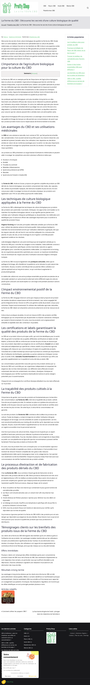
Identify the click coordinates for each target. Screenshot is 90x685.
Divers (26, 636)
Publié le (15, 37)
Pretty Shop (9, 682)
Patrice (6, 37)
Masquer (34, 73)
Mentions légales (81, 633)
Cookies (71, 635)
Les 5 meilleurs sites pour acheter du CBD (75, 43)
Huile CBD (61, 6)
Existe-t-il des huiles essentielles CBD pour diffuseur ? (74, 67)
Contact (72, 633)
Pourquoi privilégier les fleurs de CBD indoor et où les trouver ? (76, 50)
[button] (4, 682)
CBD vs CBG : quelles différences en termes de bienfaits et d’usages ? (75, 81)
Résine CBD (70, 6)
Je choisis (20, 676)
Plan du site (78, 635)
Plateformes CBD (49, 11)
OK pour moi (32, 676)
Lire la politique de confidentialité (12, 670)
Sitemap (86, 635)
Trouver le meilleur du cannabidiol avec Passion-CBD (76, 58)
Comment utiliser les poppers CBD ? (15, 611)
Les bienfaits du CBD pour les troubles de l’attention (76, 74)
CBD (44, 6)
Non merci (8, 676)
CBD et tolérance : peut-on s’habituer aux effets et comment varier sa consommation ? (9, 636)
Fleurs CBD (52, 6)
